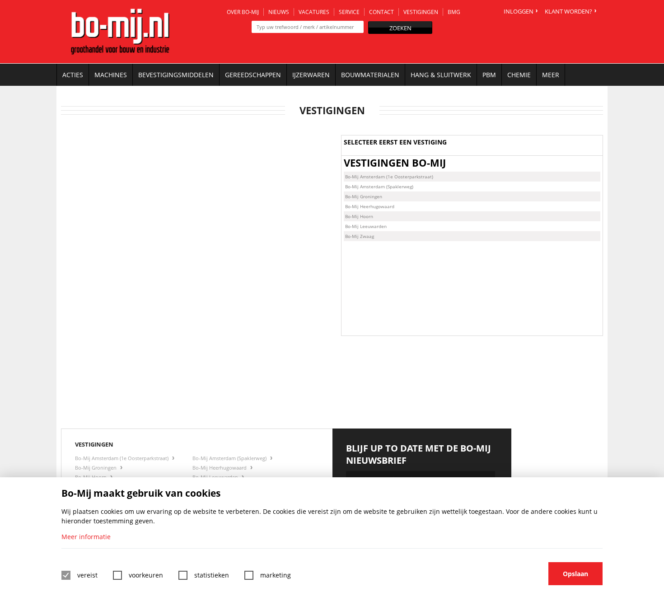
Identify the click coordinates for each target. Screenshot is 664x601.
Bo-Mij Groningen (363, 196)
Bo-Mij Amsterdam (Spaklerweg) (379, 186)
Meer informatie (86, 536)
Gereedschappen (253, 74)
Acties (72, 74)
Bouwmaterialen (370, 74)
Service (349, 12)
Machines (110, 74)
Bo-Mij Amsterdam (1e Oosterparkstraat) (389, 176)
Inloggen (518, 11)
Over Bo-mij (243, 12)
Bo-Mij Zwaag (359, 236)
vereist (87, 575)
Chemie (519, 74)
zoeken (400, 28)
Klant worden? (568, 11)
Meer (550, 74)
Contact (381, 12)
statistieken (211, 575)
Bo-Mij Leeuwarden (366, 226)
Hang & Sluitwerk (441, 74)
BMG (454, 12)
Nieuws (278, 12)
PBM (489, 74)
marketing (275, 575)
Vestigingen (420, 12)
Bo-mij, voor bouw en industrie (120, 31)
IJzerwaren (311, 74)
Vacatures (314, 12)
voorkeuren (146, 575)
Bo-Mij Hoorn (359, 216)
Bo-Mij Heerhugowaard (369, 206)
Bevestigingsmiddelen (176, 74)
